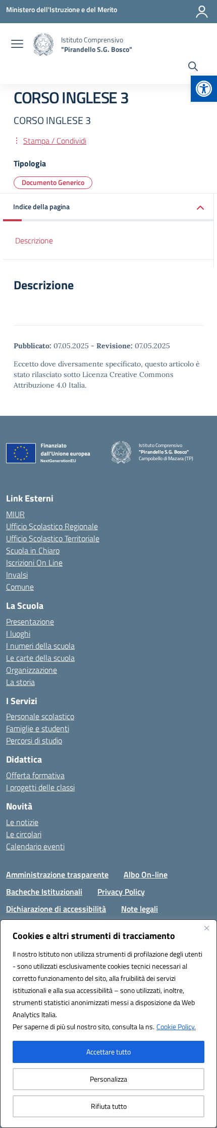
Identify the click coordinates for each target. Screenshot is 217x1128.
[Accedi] (202, 11)
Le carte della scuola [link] (40, 658)
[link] (204, 89)
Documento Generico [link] (53, 182)
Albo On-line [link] (146, 874)
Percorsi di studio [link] (34, 740)
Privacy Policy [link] (121, 892)
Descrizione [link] (34, 240)
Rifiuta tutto (109, 1106)
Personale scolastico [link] (40, 716)
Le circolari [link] (23, 834)
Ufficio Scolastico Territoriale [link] (52, 538)
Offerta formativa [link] (35, 775)
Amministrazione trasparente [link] (57, 874)
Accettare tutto (108, 1051)
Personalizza (108, 1079)
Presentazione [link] (30, 621)
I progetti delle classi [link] (40, 787)
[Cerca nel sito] (193, 67)
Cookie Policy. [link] (176, 1026)
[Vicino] (206, 928)
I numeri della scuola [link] (40, 646)
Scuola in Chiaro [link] (33, 550)
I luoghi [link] (18, 634)
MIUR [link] (15, 514)
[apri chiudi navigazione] (17, 45)
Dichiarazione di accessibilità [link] (56, 909)
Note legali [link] (139, 909)
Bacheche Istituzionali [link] (44, 892)
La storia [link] (20, 682)
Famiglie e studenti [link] (37, 728)
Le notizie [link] (22, 822)
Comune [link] (20, 587)
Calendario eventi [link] (35, 846)
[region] (108, 1023)
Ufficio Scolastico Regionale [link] (52, 526)
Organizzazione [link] (31, 670)
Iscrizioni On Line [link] (34, 562)
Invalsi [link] (17, 575)
